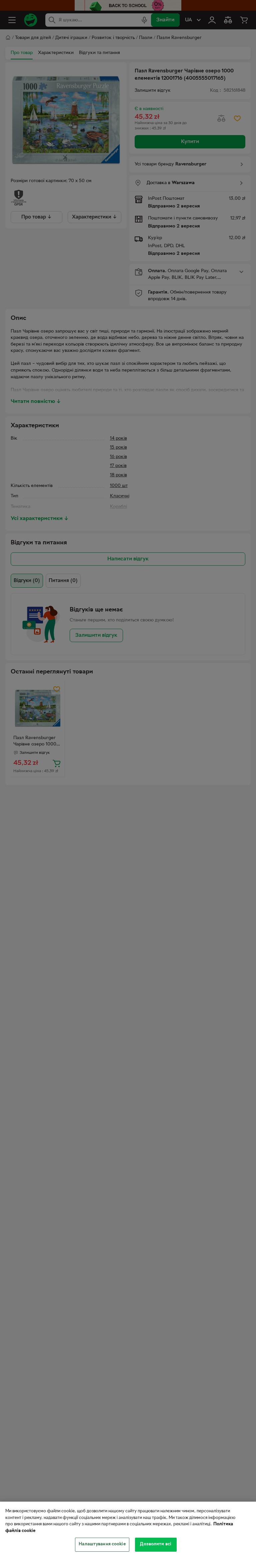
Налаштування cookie (102, 1544)
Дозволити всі (155, 1544)
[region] (128, 1529)
